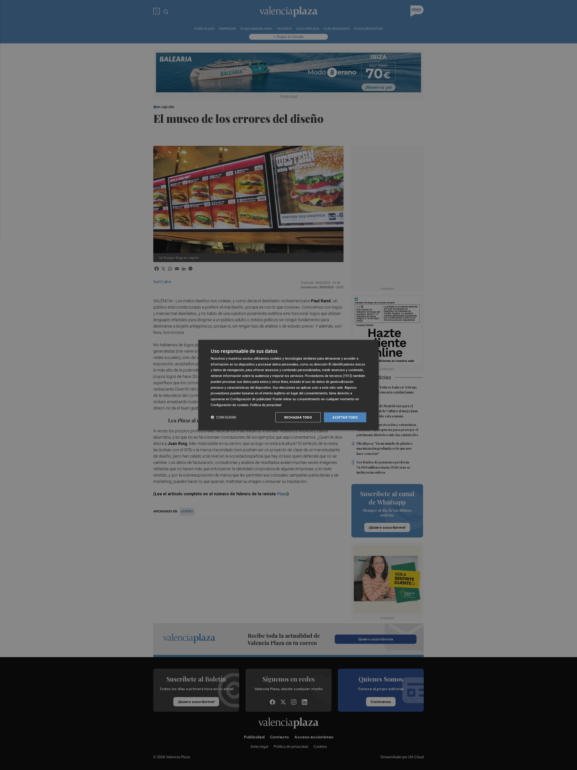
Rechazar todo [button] (298, 417)
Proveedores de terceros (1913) (328, 376)
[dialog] (288, 385)
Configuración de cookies (230, 405)
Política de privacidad (265, 405)
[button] (223, 417)
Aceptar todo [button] (345, 417)
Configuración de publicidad (250, 399)
